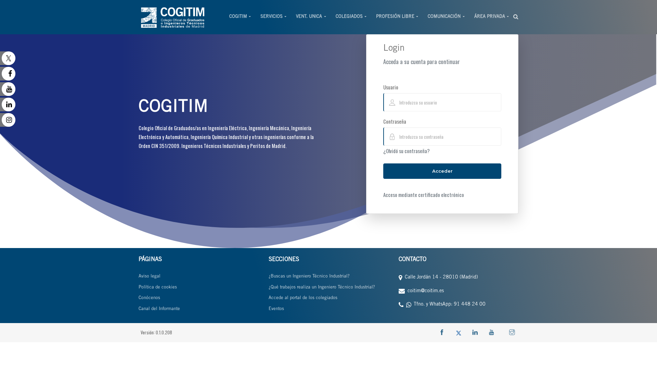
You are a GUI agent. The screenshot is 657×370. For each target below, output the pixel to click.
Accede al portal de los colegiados (303, 298)
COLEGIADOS (349, 17)
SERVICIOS (271, 17)
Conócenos (149, 298)
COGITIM (238, 17)
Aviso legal (149, 276)
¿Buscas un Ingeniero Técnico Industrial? (309, 276)
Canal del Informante (159, 309)
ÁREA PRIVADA (489, 17)
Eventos (276, 309)
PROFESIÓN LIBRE (395, 17)
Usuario (390, 87)
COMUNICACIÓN (444, 17)
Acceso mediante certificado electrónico (423, 194)
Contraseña (394, 121)
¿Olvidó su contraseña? (406, 151)
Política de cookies (158, 287)
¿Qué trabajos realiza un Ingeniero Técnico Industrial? (322, 287)
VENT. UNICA (309, 17)
